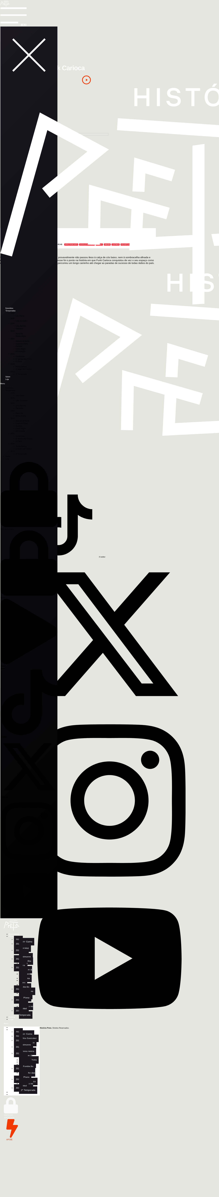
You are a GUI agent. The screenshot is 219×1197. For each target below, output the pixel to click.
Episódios (9, 308)
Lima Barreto (21, 326)
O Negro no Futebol (24, 369)
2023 (13, 331)
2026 (13, 313)
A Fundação (20, 351)
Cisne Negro (21, 349)
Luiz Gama (20, 316)
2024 (13, 323)
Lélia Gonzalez (22, 321)
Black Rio (19, 334)
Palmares (19, 328)
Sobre (7, 377)
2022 (13, 339)
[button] (28, 55)
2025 (13, 318)
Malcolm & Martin (23, 341)
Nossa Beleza (21, 367)
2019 (13, 372)
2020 (13, 364)
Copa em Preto (22, 344)
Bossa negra (21, 336)
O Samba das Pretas (24, 359)
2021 (13, 354)
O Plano (19, 361)
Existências (20, 356)
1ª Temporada (21, 374)
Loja (7, 379)
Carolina (19, 346)
